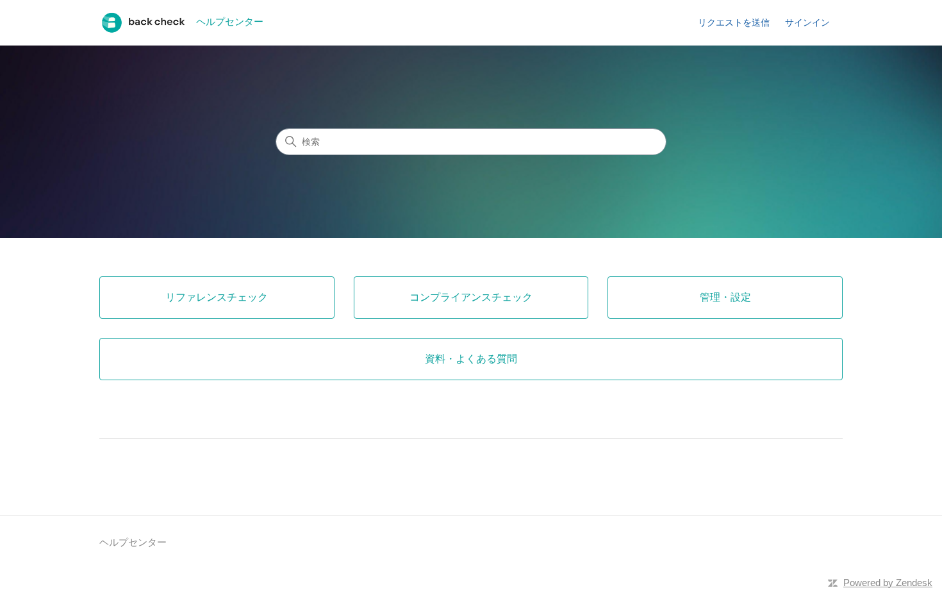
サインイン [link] (807, 22)
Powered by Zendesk (887, 582)
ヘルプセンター (133, 542)
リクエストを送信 (734, 22)
